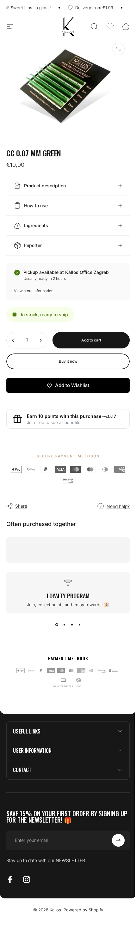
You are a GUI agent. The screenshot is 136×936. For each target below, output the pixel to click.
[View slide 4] (77, 621)
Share (21, 502)
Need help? (113, 502)
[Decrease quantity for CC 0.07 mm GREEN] (13, 336)
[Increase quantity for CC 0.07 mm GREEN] (40, 336)
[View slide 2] (62, 621)
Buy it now (65, 357)
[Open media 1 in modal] (118, 49)
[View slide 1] (54, 621)
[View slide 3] (69, 621)
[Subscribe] (113, 836)
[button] (110, 26)
